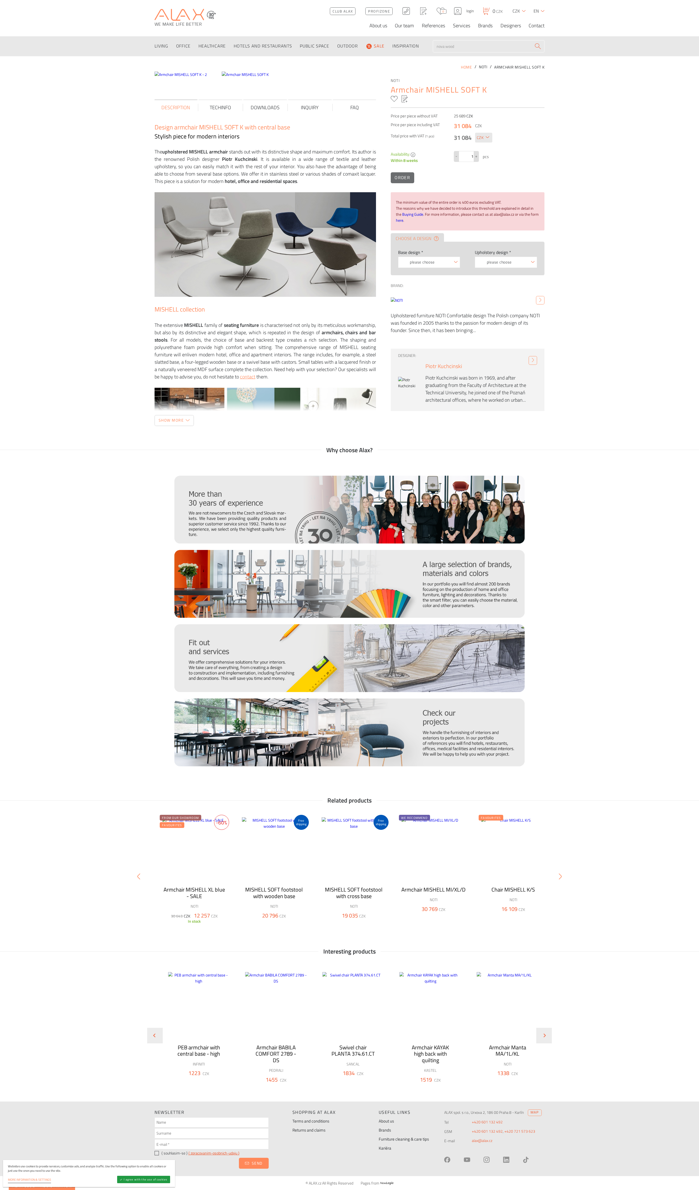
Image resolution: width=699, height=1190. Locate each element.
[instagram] (486, 1160)
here (399, 220)
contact (247, 376)
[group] (195, 1031)
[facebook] (447, 1160)
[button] (213, 1083)
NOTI (395, 81)
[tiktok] (526, 1160)
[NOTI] (540, 300)
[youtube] (467, 1160)
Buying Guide (412, 214)
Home (466, 67)
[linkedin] (506, 1160)
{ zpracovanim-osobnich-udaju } (213, 1153)
